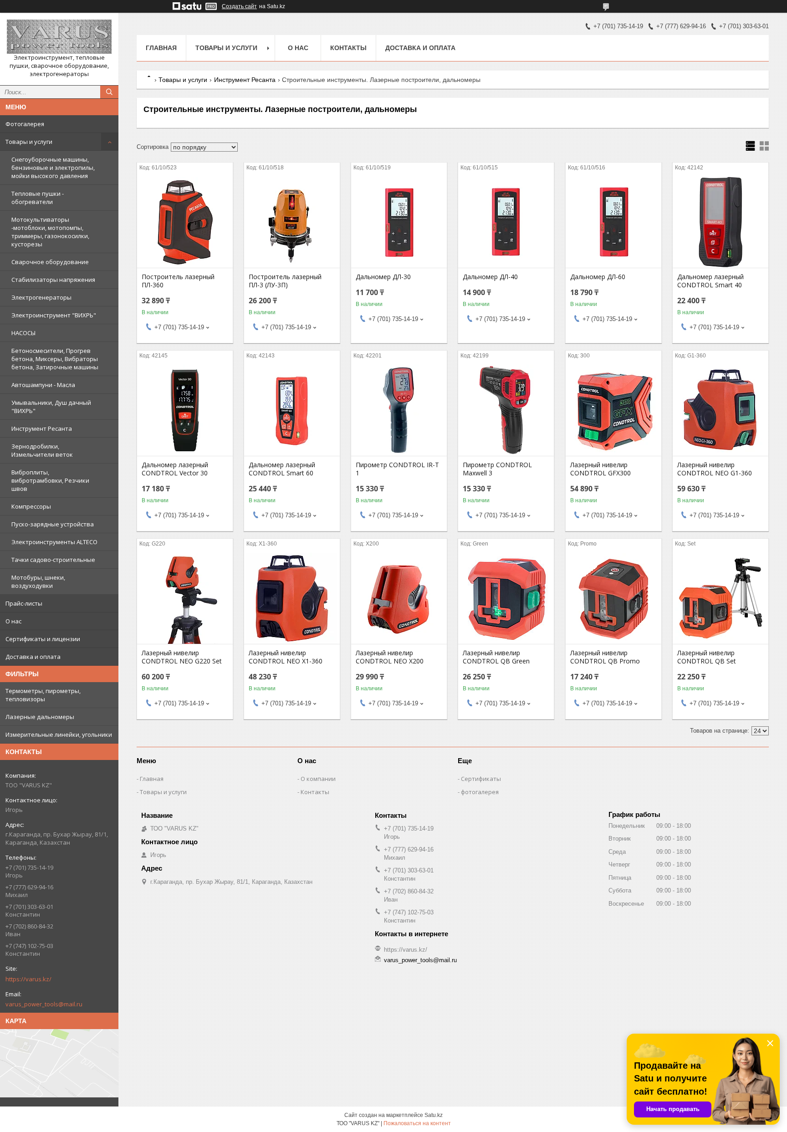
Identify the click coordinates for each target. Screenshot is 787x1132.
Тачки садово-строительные (53, 560)
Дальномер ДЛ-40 (490, 277)
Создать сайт (239, 6)
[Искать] (109, 92)
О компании (318, 779)
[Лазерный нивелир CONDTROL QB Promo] (613, 598)
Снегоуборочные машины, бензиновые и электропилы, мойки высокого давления (53, 167)
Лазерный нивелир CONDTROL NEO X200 (390, 657)
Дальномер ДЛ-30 (383, 277)
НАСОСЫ (23, 333)
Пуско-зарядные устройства (52, 524)
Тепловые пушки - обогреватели (37, 197)
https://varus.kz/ (28, 979)
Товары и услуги (28, 142)
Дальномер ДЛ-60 (597, 277)
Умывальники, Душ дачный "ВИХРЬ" (51, 406)
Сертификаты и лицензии (42, 639)
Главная (161, 47)
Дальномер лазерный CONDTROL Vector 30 (175, 469)
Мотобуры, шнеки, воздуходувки (38, 581)
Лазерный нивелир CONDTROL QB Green (496, 657)
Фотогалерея (24, 124)
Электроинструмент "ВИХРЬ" (53, 315)
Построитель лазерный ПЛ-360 (178, 281)
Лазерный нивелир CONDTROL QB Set (706, 657)
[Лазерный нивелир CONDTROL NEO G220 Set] (185, 598)
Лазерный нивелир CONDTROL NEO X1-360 (285, 657)
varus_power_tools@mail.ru (43, 1004)
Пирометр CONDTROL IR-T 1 (397, 469)
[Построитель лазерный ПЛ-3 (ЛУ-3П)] (292, 222)
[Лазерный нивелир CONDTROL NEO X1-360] (292, 598)
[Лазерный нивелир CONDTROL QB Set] (720, 598)
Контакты (348, 47)
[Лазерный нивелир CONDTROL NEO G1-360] (720, 410)
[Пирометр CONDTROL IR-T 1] (399, 410)
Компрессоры (31, 506)
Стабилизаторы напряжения (53, 279)
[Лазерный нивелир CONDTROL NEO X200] (399, 598)
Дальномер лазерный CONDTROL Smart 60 (282, 469)
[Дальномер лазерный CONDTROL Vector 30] (185, 410)
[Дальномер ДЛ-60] (613, 222)
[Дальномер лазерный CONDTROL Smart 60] (292, 410)
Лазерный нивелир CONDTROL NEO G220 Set (182, 657)
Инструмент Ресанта (41, 428)
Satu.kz (433, 1115)
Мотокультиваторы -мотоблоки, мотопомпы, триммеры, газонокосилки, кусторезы (50, 231)
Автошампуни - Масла (43, 385)
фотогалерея (480, 792)
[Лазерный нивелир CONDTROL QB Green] (506, 598)
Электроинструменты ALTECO (54, 542)
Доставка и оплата (33, 657)
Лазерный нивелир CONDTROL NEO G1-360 (714, 469)
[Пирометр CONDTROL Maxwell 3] (506, 410)
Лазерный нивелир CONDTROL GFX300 (600, 469)
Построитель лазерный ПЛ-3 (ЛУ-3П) (285, 281)
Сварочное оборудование (50, 262)
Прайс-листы (23, 603)
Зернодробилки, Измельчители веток (42, 450)
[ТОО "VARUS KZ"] (59, 37)
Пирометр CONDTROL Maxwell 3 (497, 469)
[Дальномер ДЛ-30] (399, 222)
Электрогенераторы (41, 297)
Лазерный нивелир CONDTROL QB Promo (605, 657)
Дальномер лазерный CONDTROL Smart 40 (710, 281)
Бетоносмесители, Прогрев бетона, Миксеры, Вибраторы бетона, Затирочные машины (54, 359)
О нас (13, 621)
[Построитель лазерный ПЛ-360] (185, 222)
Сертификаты (481, 779)
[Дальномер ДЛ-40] (506, 222)
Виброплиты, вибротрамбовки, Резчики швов (50, 480)
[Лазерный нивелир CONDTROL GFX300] (613, 410)
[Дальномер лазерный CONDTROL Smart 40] (720, 222)
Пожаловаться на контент (417, 1123)
